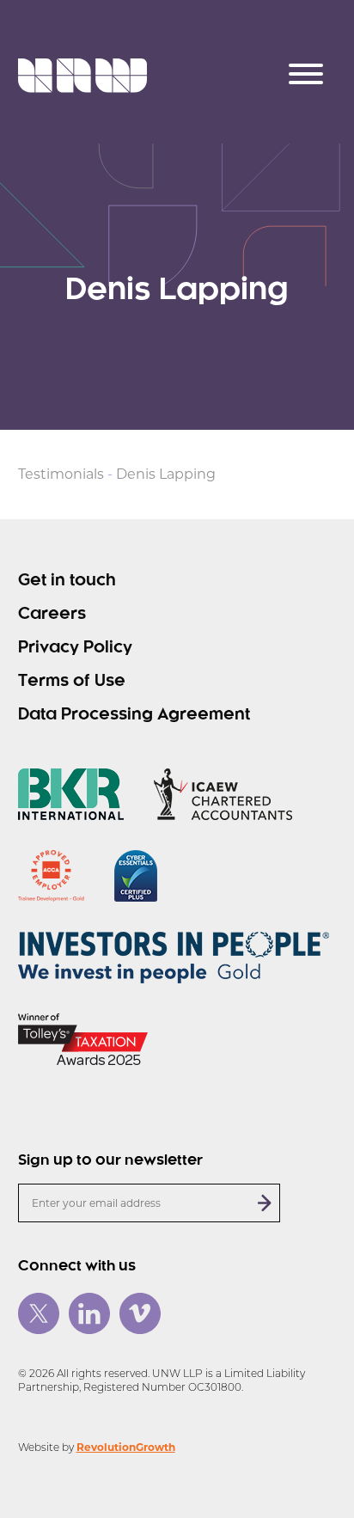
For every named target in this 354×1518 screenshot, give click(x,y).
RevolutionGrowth (125, 1447)
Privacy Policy (75, 648)
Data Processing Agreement (134, 715)
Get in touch (67, 581)
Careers (52, 614)
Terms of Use (71, 681)
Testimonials (61, 474)
